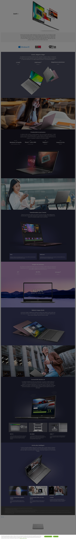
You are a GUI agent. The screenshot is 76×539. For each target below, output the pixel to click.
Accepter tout (56, 536)
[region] (38, 537)
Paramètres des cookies (48, 536)
